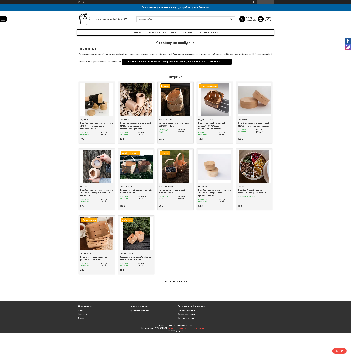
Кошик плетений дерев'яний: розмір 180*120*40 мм (93, 258)
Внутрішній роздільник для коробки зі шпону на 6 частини (252, 191)
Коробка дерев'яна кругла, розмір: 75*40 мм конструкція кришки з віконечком (96, 193)
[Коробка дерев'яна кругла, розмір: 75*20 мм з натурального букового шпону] (96, 99)
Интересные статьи (186, 314)
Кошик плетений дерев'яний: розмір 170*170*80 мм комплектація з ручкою (211, 126)
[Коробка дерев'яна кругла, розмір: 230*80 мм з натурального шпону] (254, 99)
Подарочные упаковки (139, 310)
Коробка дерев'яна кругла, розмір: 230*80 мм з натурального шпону (254, 124)
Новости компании (186, 318)
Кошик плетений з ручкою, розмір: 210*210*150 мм (136, 191)
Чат (341, 351)
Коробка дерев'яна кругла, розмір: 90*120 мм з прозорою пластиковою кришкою (136, 126)
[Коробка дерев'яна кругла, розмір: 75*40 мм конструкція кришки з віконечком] (96, 166)
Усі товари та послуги (175, 281)
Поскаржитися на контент (177, 328)
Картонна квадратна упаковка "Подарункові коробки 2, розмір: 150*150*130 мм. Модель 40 (176, 61)
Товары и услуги (155, 32)
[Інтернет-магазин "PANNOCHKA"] (84, 19)
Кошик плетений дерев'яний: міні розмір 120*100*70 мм (135, 258)
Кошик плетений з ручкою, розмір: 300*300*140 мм (175, 124)
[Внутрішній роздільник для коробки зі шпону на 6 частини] (254, 166)
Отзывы (81, 318)
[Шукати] (231, 19)
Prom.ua (189, 325)
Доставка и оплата (208, 32)
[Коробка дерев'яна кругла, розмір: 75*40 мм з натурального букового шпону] (214, 166)
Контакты (187, 32)
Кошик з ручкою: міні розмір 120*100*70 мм (172, 191)
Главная (137, 32)
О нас (174, 32)
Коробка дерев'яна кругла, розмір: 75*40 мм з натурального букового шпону (214, 193)
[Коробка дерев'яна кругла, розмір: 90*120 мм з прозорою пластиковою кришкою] (136, 99)
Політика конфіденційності (199, 328)
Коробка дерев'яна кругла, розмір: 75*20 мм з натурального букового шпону (96, 126)
